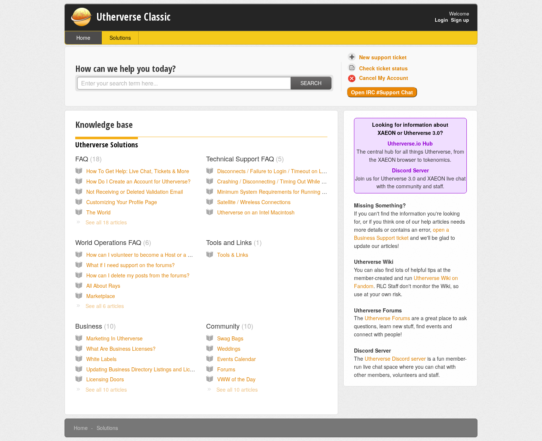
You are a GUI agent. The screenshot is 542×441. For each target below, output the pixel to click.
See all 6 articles (105, 305)
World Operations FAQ (112, 242)
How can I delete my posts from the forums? (138, 275)
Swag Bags (230, 338)
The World (98, 212)
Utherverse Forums (387, 318)
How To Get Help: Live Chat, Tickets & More (137, 171)
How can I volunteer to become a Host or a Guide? (145, 254)
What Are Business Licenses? (121, 348)
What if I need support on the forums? (130, 265)
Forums (226, 369)
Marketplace (100, 296)
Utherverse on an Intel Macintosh (256, 212)
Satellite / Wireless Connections (254, 202)
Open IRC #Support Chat (382, 92)
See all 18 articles (106, 222)
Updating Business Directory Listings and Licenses (145, 369)
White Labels (101, 359)
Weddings (228, 348)
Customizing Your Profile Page (121, 202)
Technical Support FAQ (244, 158)
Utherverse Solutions (106, 145)
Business (94, 325)
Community (228, 325)
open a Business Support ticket (401, 233)
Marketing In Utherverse (114, 338)
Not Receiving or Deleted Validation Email (134, 191)
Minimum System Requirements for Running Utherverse (282, 191)
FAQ (87, 158)
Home (83, 37)
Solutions (120, 37)
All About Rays (103, 285)
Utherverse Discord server (395, 358)
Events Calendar (236, 359)
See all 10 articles (106, 389)
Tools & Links (232, 254)
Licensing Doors (105, 379)
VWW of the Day (236, 379)
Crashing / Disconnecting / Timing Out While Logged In (281, 181)
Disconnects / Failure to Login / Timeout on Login (274, 171)
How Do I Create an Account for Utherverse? (138, 181)
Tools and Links (233, 242)
